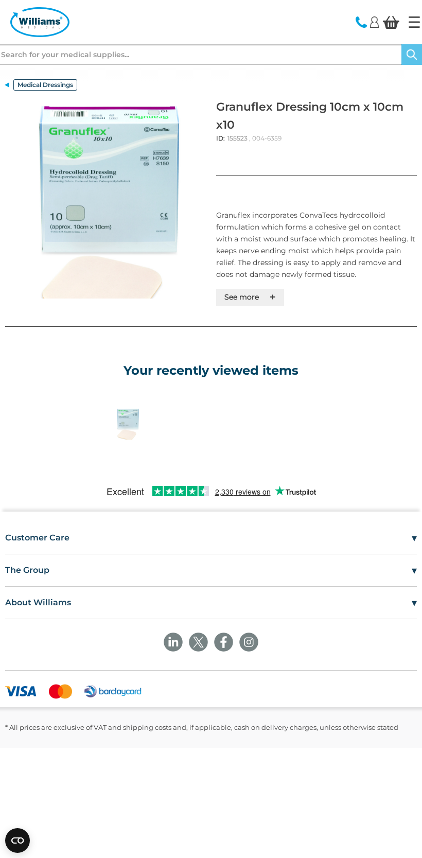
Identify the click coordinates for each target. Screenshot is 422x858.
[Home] (414, 22)
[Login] (374, 21)
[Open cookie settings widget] (17, 840)
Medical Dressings (45, 85)
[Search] (411, 54)
